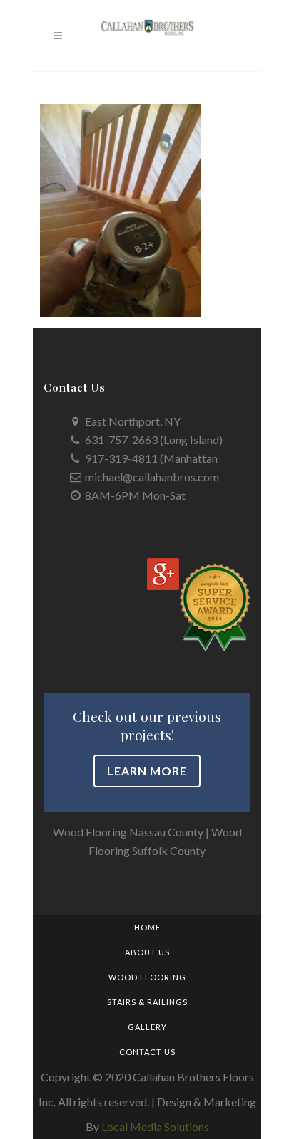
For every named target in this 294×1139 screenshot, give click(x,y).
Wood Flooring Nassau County (128, 832)
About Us (147, 952)
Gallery (147, 1027)
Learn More (147, 770)
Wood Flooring (147, 977)
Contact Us (147, 1051)
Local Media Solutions (155, 1126)
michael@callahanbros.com (152, 476)
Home (147, 927)
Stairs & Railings (147, 1002)
